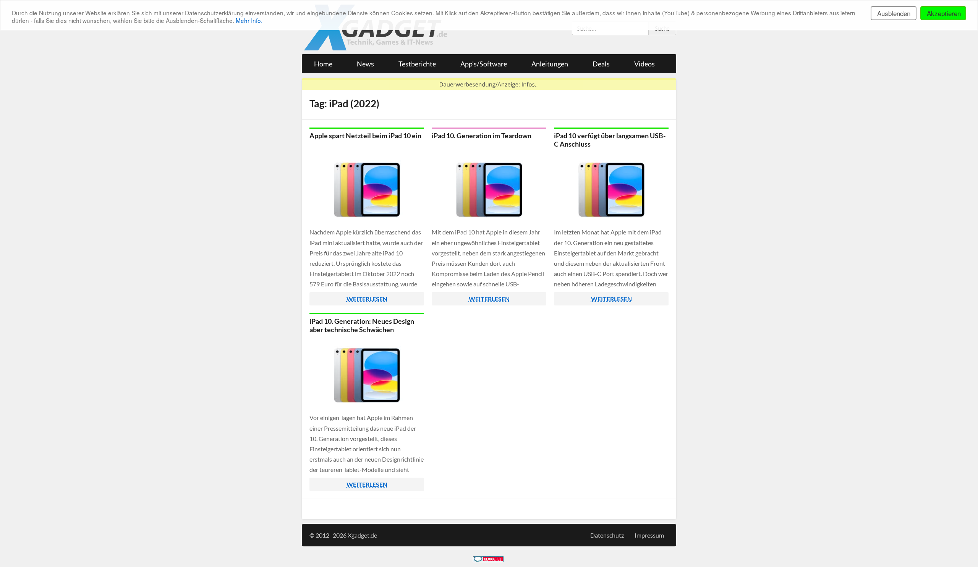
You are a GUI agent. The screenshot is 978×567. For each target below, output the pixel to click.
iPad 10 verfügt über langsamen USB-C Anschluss (609, 139)
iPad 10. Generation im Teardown (481, 135)
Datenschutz (607, 535)
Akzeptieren (944, 13)
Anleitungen (549, 64)
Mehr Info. (249, 20)
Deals (601, 64)
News (365, 64)
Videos (644, 64)
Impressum (649, 535)
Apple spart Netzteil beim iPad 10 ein (365, 135)
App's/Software (483, 64)
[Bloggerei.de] (488, 559)
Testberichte (417, 64)
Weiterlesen (367, 298)
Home (323, 64)
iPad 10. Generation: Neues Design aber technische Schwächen (361, 325)
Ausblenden (893, 13)
